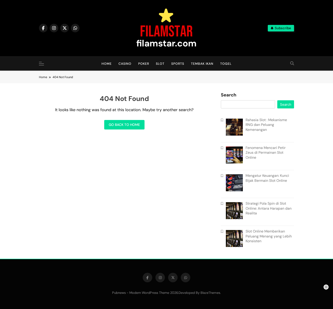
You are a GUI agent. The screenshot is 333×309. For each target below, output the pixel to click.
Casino (124, 64)
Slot (160, 64)
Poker (143, 64)
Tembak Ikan (202, 64)
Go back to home (124, 124)
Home (106, 64)
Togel (226, 64)
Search (228, 95)
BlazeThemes (210, 293)
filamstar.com (166, 43)
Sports (177, 64)
